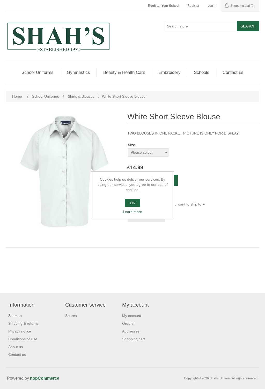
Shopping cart (133, 339)
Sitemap (15, 316)
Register (193, 6)
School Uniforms (37, 72)
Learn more (132, 212)
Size (131, 145)
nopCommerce (44, 378)
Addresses (130, 331)
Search (248, 26)
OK (132, 203)
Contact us (233, 72)
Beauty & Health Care (124, 72)
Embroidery (169, 72)
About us (15, 347)
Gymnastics (78, 72)
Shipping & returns (23, 323)
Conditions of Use (22, 339)
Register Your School (163, 6)
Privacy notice (19, 331)
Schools (201, 72)
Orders (128, 323)
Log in (212, 6)
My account (131, 316)
